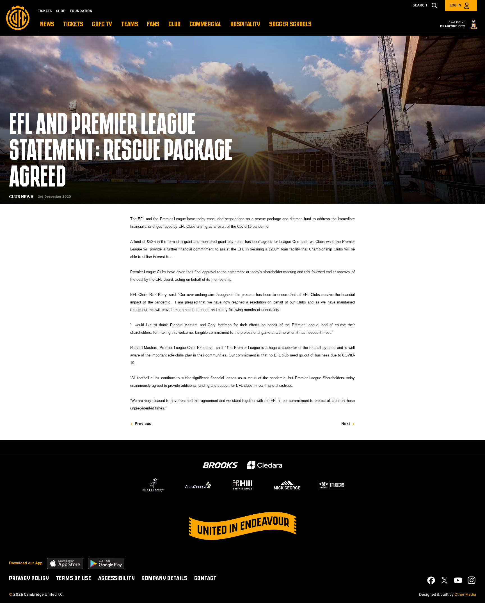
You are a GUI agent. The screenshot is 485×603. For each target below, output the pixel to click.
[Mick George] (287, 485)
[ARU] (153, 485)
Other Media (465, 594)
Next (345, 424)
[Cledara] (264, 465)
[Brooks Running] (220, 465)
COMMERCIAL (205, 24)
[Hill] (242, 485)
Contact (205, 578)
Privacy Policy (29, 578)
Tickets (45, 11)
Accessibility (116, 578)
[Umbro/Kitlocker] (331, 485)
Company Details (164, 578)
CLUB (174, 24)
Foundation (81, 11)
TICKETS (73, 24)
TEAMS (129, 24)
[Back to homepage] (18, 18)
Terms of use (73, 578)
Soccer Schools (290, 24)
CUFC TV (102, 24)
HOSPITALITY (245, 24)
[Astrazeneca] (198, 485)
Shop (60, 11)
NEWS (47, 24)
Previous (143, 424)
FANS (153, 24)
